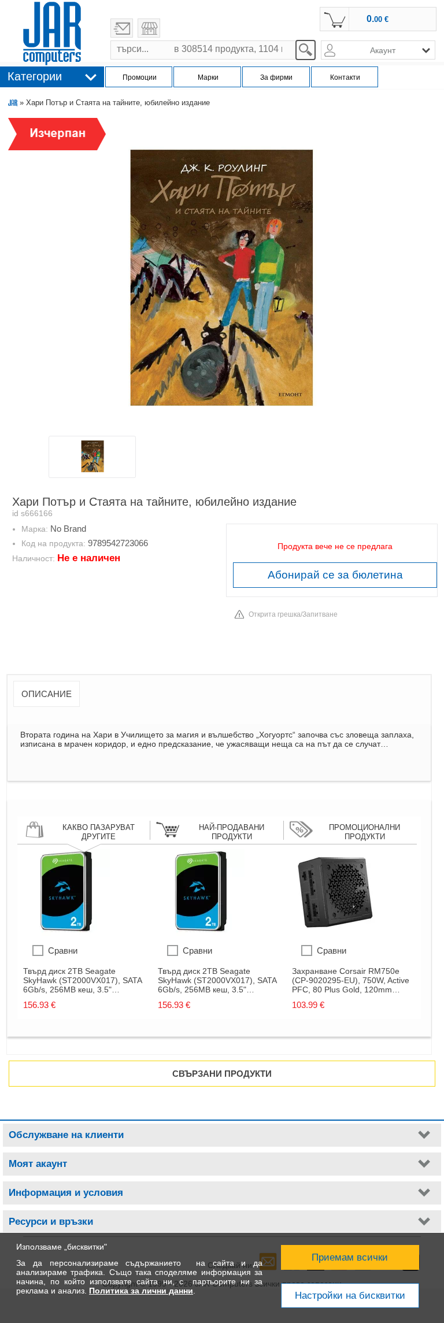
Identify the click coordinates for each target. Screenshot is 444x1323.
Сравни (62, 950)
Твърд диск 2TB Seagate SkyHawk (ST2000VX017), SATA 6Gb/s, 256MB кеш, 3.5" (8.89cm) (82, 980)
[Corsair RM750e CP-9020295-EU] (335, 932)
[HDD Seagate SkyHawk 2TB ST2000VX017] (66, 932)
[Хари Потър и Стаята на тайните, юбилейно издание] (221, 276)
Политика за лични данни (141, 1290)
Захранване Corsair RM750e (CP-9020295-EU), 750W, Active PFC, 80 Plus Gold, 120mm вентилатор (350, 980)
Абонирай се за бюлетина (335, 575)
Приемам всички (350, 1257)
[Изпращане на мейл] (121, 28)
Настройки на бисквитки (350, 1295)
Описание (46, 694)
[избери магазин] (149, 28)
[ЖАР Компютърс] (52, 33)
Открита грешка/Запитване (293, 614)
